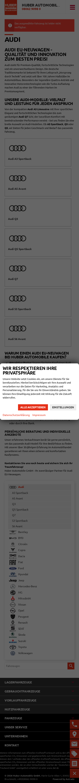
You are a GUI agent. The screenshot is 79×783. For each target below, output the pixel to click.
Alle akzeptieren (33, 407)
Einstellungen (63, 407)
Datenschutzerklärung (16, 415)
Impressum (39, 415)
